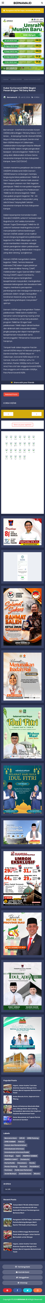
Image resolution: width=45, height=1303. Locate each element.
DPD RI (22, 1138)
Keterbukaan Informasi (14, 1149)
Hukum (21, 1142)
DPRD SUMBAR (10, 1142)
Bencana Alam (11, 1138)
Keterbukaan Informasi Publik (17, 1152)
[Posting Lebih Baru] (8, 414)
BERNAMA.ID (22, 1299)
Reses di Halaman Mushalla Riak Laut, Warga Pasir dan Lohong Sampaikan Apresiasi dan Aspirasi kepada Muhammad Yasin (27, 1110)
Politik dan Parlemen (23, 1170)
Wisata (37, 1174)
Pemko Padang (11, 1166)
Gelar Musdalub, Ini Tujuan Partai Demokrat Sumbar (26, 1118)
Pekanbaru (22, 1163)
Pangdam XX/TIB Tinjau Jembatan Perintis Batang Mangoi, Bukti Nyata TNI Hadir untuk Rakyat (27, 1222)
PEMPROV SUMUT (11, 1159)
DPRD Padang (32, 1138)
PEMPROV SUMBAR (30, 1156)
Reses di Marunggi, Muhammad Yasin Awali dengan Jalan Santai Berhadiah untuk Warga (26, 1234)
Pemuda (23, 1166)
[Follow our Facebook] (17, 1290)
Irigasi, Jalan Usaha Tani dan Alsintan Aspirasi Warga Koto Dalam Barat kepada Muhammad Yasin (27, 1089)
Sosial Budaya (10, 1174)
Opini (18, 1156)
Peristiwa (8, 1170)
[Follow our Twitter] (27, 1290)
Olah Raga (9, 1156)
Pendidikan (34, 1166)
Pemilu (32, 1163)
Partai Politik (10, 1163)
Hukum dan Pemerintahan (15, 1145)
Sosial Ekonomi (25, 1174)
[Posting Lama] (37, 414)
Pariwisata (25, 1159)
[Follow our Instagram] (37, 1290)
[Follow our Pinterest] (7, 1290)
